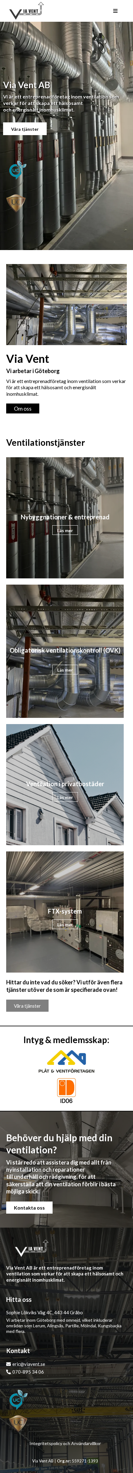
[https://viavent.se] (27, 11)
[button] (115, 11)
